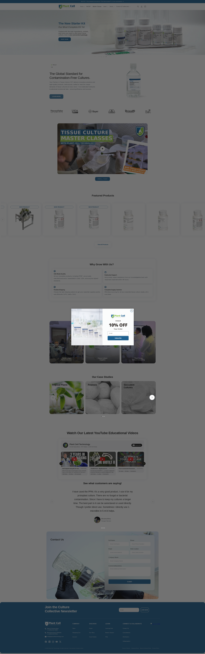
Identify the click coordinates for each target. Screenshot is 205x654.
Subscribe (118, 338)
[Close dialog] (131, 310)
